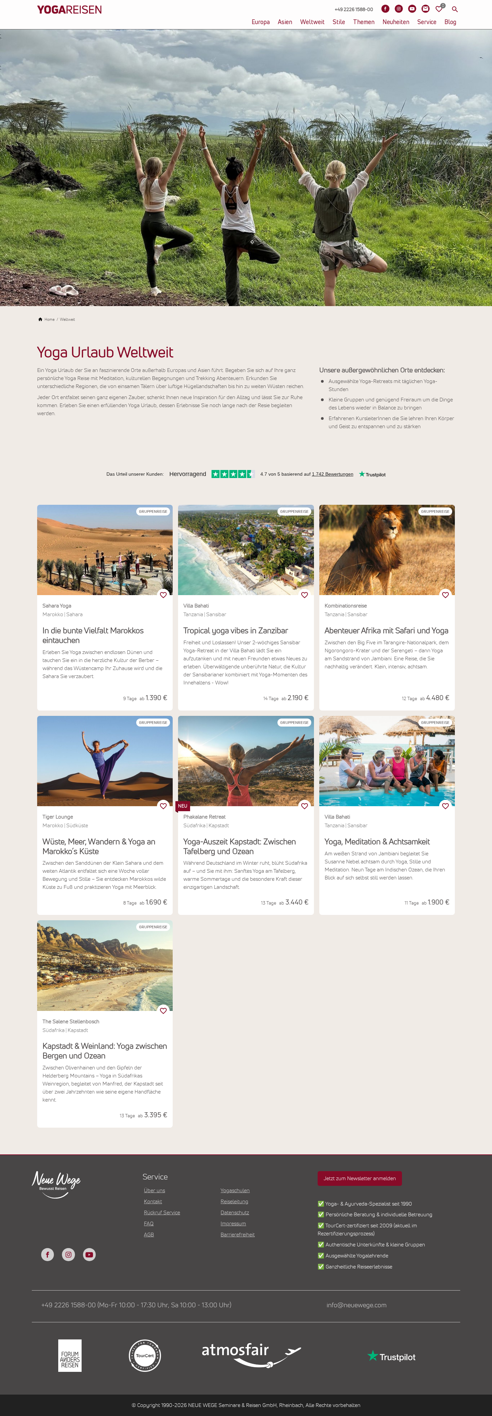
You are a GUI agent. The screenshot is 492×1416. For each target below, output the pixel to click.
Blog (450, 22)
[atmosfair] (251, 1356)
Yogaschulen (235, 1190)
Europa (261, 22)
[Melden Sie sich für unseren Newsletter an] (425, 9)
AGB (149, 1234)
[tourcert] (144, 1355)
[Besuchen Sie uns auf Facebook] (385, 9)
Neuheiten (396, 22)
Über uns (154, 1190)
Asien (285, 22)
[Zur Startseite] (69, 20)
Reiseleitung (234, 1201)
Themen (364, 22)
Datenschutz (235, 1212)
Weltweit (312, 22)
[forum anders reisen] (69, 1355)
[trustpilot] (390, 1355)
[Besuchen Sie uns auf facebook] (47, 1254)
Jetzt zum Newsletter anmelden (360, 1178)
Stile (339, 22)
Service (426, 22)
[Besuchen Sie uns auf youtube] (89, 1254)
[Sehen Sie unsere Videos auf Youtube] (412, 9)
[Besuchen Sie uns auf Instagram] (399, 9)
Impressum (233, 1223)
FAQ (149, 1223)
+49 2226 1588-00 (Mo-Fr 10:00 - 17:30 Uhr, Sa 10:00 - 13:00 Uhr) (136, 1305)
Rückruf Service (162, 1212)
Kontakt (153, 1201)
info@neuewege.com (357, 1305)
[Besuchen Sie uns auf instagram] (68, 1254)
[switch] (163, 595)
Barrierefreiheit (238, 1234)
